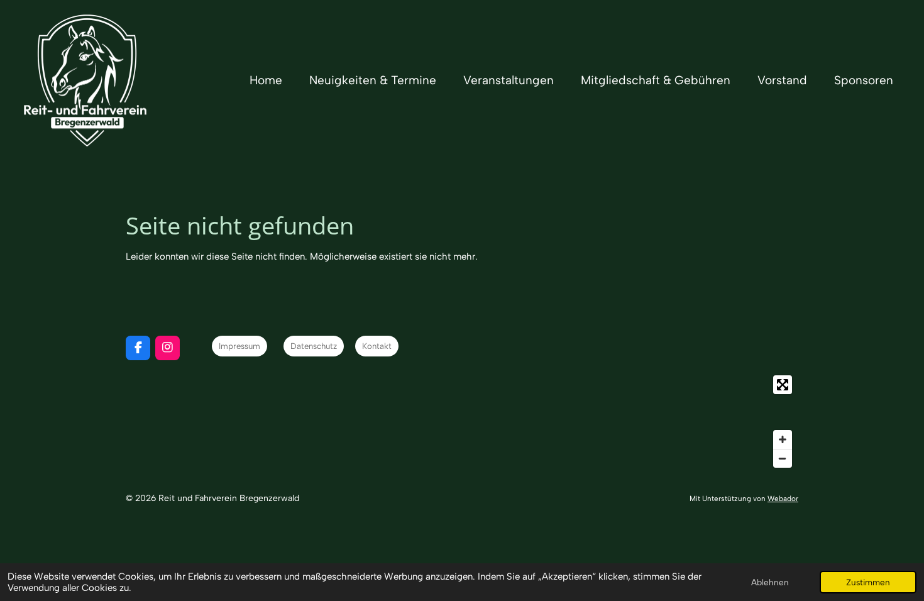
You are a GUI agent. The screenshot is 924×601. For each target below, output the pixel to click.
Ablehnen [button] (770, 582)
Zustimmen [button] (868, 582)
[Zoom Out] (782, 458)
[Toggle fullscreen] (782, 384)
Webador (782, 498)
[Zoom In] (782, 439)
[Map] (462, 421)
